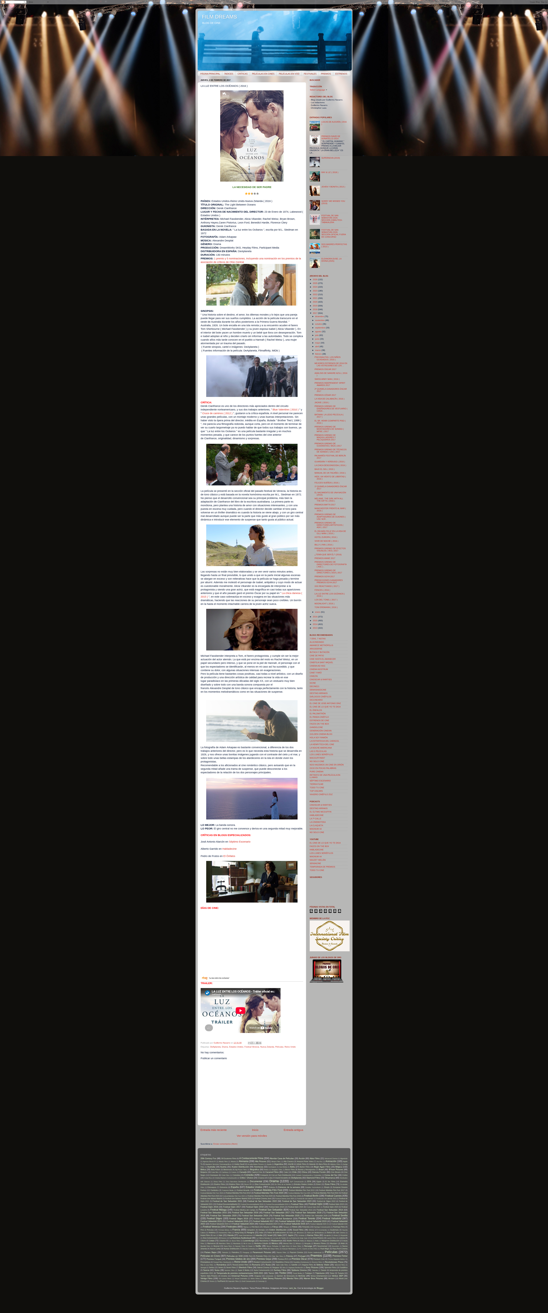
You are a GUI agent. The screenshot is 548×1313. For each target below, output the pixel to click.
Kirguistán (344, 1235)
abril (317, 346)
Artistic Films (301, 1164)
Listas (211, 1241)
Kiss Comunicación (210, 1238)
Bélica (203, 1169)
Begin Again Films (322, 1167)
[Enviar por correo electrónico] (249, 1043)
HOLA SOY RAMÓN (319, 738)
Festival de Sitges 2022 (326, 1201)
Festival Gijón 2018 (255, 1207)
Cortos (344, 1175)
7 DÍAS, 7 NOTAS (318, 639)
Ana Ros (320, 1161)
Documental (256, 1181)
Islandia (258, 1235)
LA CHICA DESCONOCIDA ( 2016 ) (330, 465)
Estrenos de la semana (289, 1187)
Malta (317, 1241)
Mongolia (307, 1243)
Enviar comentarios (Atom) (225, 1144)
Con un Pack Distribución (281, 1175)
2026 (315, 279)
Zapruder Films (233, 1281)
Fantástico (215, 1190)
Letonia (342, 1238)
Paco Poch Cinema (340, 1249)
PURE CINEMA (316, 772)
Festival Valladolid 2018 (289, 1221)
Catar (286, 1172)
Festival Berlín (311, 1195)
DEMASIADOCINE (318, 690)
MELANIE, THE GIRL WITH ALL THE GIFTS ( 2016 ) (329, 500)
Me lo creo (247, 1243)
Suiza (216, 1270)
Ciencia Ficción (319, 1172)
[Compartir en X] (254, 1043)
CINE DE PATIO (317, 656)
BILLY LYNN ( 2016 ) (324, 545)
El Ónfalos (229, 856)
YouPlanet (221, 1281)
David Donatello (281, 1178)
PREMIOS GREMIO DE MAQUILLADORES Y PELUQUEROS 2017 (325, 437)
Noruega (308, 1246)
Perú (251, 1256)
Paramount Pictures (262, 1252)
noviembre (320, 320)
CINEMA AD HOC (317, 666)
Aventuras (258, 1167)
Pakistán (225, 1252)
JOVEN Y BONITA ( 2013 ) (333, 187)
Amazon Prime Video (305, 1162)
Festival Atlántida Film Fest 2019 (238, 1193)
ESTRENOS (341, 74)
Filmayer (286, 1227)
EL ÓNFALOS (316, 710)
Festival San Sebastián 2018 (308, 1213)
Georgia (261, 1230)
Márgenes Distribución (330, 1241)
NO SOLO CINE (317, 761)
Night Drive (286, 1246)
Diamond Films (313, 1178)
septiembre (320, 328)
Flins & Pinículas (207, 1230)
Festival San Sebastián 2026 (316, 1216)
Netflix (258, 1246)
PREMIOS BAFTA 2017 (325, 505)
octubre (319, 324)
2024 (315, 287)
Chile (294, 1172)
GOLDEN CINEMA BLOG (321, 734)
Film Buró (255, 1227)
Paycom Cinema (296, 1252)
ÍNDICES (228, 74)
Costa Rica (208, 1178)
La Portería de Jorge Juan (298, 1238)
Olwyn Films (274, 1249)
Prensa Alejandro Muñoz (336, 1259)
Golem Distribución (277, 1230)
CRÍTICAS (243, 74)
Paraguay (246, 1252)
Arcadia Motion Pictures (255, 1164)
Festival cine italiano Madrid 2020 (238, 1199)
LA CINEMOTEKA (318, 822)
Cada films (215, 1172)
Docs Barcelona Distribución (236, 1181)
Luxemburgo (248, 1241)
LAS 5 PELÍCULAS (318, 751)
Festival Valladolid (331, 1218)
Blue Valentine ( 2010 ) (286, 409)
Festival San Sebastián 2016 (245, 1213)
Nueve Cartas (215, 1249)
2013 (315, 628)
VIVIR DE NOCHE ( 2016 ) (326, 541)
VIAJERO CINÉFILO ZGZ (321, 794)
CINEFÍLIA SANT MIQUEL (321, 662)
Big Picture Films (241, 1169)
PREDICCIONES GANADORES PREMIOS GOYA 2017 (329, 581)
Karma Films (313, 1235)
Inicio (255, 1129)
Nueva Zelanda (267, 1047)
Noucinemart (322, 1246)
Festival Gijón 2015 (336, 1204)
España (235, 1187)
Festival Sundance (283, 1219)
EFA (309, 1181)
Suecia (206, 1270)
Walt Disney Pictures (272, 1278)
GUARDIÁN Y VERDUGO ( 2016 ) (330, 462)
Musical (216, 1246)
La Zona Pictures (317, 1238)
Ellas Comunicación (262, 1184)
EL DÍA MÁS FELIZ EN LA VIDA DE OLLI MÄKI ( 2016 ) (330, 532)
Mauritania (236, 1243)
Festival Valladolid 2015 (211, 1221)
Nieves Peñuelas (272, 1246)
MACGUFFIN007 (317, 758)
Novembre (335, 1246)
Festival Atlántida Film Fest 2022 (326, 1193)
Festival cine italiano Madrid (211, 1199)
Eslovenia (223, 1187)
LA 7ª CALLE (315, 819)
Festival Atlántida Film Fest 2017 (332, 1190)
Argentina (278, 1164)
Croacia (261, 1178)
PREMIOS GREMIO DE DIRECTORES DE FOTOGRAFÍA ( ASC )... (330, 564)
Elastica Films (219, 1184)
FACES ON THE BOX (319, 724)
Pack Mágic (324, 1249)
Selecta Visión (322, 1265)
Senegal (203, 1267)
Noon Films (297, 1246)
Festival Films (297, 1204)
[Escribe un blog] (252, 1043)
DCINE (313, 683)
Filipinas (246, 1227)
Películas (279, 1047)
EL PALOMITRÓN (318, 714)
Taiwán (323, 1270)
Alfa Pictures (260, 1161)
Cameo (233, 1172)
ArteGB (290, 1164)
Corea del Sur (331, 1175)
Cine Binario (336, 1172)
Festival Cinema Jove (262, 1199)
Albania (233, 1161)
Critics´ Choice (246, 1178)
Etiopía (327, 1187)
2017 (315, 313)
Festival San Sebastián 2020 (223, 1216)
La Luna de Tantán (279, 1238)
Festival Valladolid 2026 (339, 1224)
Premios (316, 1255)
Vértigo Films (206, 1278)
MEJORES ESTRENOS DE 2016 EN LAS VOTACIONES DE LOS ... (331, 364)
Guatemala (334, 1230)
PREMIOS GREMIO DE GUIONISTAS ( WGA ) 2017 (328, 445)
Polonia (289, 1256)
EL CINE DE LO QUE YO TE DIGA (325, 707)
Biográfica (254, 1169)
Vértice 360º (337, 1276)
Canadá (243, 1172)
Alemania (243, 1161)
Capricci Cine (257, 1172)
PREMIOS (326, 74)
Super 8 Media (243, 1270)
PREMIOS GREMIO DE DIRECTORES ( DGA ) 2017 (328, 571)
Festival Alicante (243, 1190)
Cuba (270, 1178)
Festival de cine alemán (305, 1198)
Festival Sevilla (339, 1215)
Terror (271, 1273)
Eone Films (330, 1184)
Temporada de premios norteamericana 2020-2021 (239, 1273)
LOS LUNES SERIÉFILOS (321, 754)
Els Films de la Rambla (283, 1184)
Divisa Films (217, 1181)
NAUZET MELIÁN (318, 860)
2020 (315, 302)
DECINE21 (314, 686)
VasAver (280, 1276)
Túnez (332, 1273)
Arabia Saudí (239, 1164)
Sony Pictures (312, 1267)
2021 (315, 298)
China (304, 1172)
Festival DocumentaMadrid (227, 1204)
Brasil (321, 1169)
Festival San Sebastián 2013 (300, 1210)
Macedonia (263, 1241)
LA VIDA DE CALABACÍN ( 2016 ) (329, 399)
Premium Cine (319, 1259)
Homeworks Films (225, 1232)
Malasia (309, 1241)
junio (317, 339)
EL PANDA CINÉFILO (319, 717)
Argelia (269, 1164)
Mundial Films (205, 1246)
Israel (269, 1235)
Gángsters (251, 1230)
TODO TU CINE (317, 788)
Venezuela (290, 1276)
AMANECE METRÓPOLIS (321, 645)
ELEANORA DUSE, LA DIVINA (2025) (331, 260)
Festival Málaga (218, 1209)
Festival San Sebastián (271, 1209)
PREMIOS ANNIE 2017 (325, 558)
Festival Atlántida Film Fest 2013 (302, 1190)
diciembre (320, 316)
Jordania (301, 1235)
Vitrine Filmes (255, 1278)
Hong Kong (239, 1233)
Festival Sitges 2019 (238, 1219)
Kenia (336, 1235)
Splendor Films (330, 1268)
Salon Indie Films (282, 1265)
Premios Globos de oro (238, 1259)
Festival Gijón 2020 (295, 1207)
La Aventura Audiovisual (240, 1238)
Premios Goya (263, 1259)
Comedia (249, 1175)
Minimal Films (288, 1243)
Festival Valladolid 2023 (219, 1224)
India (261, 1233)
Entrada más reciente (214, 1129)
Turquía (341, 1273)
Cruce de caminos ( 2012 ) (217, 413)
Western (331, 1279)
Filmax (275, 1227)
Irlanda (230, 1235)
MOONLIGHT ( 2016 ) (325, 604)
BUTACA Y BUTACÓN (319, 652)
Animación (331, 1161)
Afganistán (343, 1158)
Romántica (221, 1265)
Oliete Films (262, 1249)
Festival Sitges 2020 (262, 1219)
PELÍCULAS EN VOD (289, 74)
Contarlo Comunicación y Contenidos (309, 1175)
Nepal (250, 1246)
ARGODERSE (316, 649)
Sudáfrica (343, 1268)
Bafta (292, 1167)
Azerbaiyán (272, 1167)
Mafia (302, 1241)
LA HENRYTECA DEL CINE (322, 744)
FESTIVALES (310, 74)
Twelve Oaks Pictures (209, 1276)
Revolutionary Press (334, 1262)
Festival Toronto (307, 1218)
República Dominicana (301, 1262)
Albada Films (223, 1161)
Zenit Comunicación (248, 1281)
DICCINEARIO (316, 700)
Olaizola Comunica (248, 1249)
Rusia (268, 1265)
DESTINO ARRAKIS (319, 693)
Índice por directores (296, 1232)
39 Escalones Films (228, 1159)
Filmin (294, 1227)
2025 (315, 283)
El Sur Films (330, 1182)
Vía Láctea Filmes (225, 1278)
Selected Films (340, 1265)
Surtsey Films (280, 1270)
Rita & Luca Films (207, 1265)
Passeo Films (281, 1252)
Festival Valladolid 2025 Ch (319, 1224)
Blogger (320, 1288)
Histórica (212, 1233)
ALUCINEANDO (317, 642)
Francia (236, 1229)
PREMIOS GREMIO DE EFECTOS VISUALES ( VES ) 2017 (330, 549)
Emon (318, 1184)
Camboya (225, 1172)
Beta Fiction (215, 1170)
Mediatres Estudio (261, 1243)
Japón (290, 1235)
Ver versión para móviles (252, 1135)
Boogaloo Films (277, 1169)
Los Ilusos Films (234, 1241)
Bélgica (338, 1167)
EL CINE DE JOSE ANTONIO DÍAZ (325, 703)
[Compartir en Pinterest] (260, 1043)
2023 (315, 291)
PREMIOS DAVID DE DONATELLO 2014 (330, 137)
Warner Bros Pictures (313, 1278)
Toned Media (297, 1273)
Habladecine (229, 848)
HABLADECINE (317, 815)
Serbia (211, 1268)
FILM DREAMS (219, 17)
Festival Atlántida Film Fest (268, 1190)
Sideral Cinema (263, 1268)
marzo (318, 350)
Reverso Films (317, 1262)
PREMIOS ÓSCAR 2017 (325, 369)
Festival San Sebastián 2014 (330, 1210)
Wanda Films (293, 1278)
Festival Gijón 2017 (232, 1207)
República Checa (282, 1262)
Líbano (203, 1241)
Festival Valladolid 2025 (294, 1224)
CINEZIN (314, 676)
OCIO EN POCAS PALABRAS (323, 768)
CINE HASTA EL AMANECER (323, 659)
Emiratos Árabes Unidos (303, 1184)
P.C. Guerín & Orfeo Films (308, 1249)
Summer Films (229, 1270)
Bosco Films (290, 1170)
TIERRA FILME (316, 784)
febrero (318, 354)
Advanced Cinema (331, 1158)
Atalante (312, 1164)
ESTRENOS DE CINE (319, 720)
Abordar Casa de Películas (282, 1158)
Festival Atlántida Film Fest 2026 (288, 1196)
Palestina (235, 1252)
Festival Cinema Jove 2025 (284, 1198)
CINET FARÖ (316, 673)
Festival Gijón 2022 (313, 1207)
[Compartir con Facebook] (257, 1043)
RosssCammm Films (240, 1265)
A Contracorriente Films (251, 1158)
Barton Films (305, 1167)
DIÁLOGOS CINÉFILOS (320, 697)
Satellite (294, 1265)
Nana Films (228, 1246)
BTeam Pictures (336, 1169)
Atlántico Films (335, 1164)
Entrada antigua (293, 1129)
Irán (220, 1235)
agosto (318, 331)
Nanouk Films (240, 1246)
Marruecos (211, 1243)
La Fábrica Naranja (263, 1238)
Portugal (302, 1256)
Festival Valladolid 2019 (316, 1221)
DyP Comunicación (297, 1181)
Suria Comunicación (262, 1270)
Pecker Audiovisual (314, 1252)
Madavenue (276, 1241)
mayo (318, 343)
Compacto (264, 1175)
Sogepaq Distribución (295, 1267)
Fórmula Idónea (223, 1230)
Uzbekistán (269, 1276)
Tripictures (320, 1273)
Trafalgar (308, 1273)
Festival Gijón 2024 (330, 1207)
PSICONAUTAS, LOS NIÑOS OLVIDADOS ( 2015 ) (328, 358)
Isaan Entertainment (245, 1235)
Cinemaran (213, 1175)
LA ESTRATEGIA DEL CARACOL (324, 741)
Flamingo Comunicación (322, 1227)
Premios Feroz (340, 1256)
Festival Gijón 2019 (276, 1207)
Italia (279, 1235)
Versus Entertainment (319, 1276)
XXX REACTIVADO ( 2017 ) (327, 586)
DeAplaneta (215, 1047)
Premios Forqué (213, 1259)
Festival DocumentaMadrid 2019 (277, 1204)
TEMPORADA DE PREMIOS (322, 867)
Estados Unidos (236, 1047)
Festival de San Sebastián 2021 (227, 1201)
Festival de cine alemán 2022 (326, 1198)
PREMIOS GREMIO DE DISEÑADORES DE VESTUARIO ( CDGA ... (331, 408)
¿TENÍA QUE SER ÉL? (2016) (328, 555)
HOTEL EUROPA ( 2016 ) (326, 537)
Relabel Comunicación (263, 1262)
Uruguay (257, 1276)
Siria (283, 1267)
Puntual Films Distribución (222, 1262)
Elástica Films (234, 1184)
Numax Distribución (231, 1249)
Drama (225, 1047)
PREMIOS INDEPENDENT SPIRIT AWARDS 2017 (330, 384)
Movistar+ (334, 1243)
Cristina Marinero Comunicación (226, 1178)
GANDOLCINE (316, 727)
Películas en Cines (210, 1256)
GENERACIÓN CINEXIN (321, 731)
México (275, 1243)
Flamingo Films (339, 1227)
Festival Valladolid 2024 (243, 1224)
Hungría (250, 1232)
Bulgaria (204, 1172)
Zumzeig (261, 1281)
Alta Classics (289, 1162)
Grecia (311, 1230)
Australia (211, 1167)
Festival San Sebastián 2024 (255, 1216)
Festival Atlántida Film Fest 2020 (268, 1193)
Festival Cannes (333, 1195)
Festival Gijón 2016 (209, 1207)
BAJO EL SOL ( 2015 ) (325, 469)
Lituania (222, 1241)
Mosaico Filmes (320, 1243)
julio (317, 335)
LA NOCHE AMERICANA (321, 748)
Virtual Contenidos (241, 1278)
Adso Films (315, 1158)
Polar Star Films (277, 1256)
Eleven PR (248, 1184)
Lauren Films (331, 1238)
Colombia (236, 1175)
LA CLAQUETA (316, 825)
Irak (214, 1235)
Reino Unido (290, 1047)
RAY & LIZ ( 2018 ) (329, 172)
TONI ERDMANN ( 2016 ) (326, 607)
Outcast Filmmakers (289, 1249)
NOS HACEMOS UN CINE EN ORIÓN (327, 765)
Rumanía (256, 1265)
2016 (315, 617)
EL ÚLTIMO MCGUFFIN (320, 812)
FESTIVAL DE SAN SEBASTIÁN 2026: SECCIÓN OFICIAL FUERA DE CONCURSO (333, 233)
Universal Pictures (239, 1276)
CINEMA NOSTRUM (319, 669)
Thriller (282, 1273)
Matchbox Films (224, 1243)
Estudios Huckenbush (313, 1187)
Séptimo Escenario (239, 841)
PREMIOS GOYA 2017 (325, 576)
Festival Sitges (214, 1218)
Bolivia (266, 1169)
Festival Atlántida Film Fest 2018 (212, 1193)
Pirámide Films (262, 1256)
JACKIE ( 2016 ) (322, 402)
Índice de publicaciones (276, 1233)
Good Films (298, 1230)
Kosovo (223, 1238)
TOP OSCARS (316, 791)
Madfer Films (292, 1241)
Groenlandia (322, 1230)
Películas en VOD (235, 1256)
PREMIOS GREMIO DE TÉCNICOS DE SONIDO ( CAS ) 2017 (330, 450)
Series (220, 1268)
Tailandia (315, 1270)
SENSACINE (315, 863)
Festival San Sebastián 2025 (286, 1216)
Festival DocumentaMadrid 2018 (252, 1204)
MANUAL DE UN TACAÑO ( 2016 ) (330, 473)
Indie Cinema (340, 1232)
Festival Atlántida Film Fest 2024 (233, 1196)
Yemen (212, 1281)
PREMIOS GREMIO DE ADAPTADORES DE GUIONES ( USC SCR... (330, 516)
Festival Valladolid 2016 (237, 1221)
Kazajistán (327, 1235)
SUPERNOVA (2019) (330, 158)
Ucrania (224, 1276)
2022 (315, 294)
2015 (315, 621)
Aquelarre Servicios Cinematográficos (218, 1164)
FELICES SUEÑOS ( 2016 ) (327, 483)
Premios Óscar (299, 1259)
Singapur (275, 1268)
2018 (315, 309)
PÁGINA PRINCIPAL (210, 74)
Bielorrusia (227, 1170)
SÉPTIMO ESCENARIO (320, 781)
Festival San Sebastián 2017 (276, 1213)
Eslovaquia (211, 1187)
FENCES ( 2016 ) (322, 590)
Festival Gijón (316, 1204)
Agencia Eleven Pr (209, 1161)
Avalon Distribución (240, 1167)
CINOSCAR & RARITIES (321, 680)
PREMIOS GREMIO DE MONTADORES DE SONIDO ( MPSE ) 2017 (329, 429)
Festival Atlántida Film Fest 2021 (299, 1193)
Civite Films (225, 1175)
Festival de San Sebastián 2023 (297, 1201)
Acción (302, 1158)
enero (318, 612)
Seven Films (231, 1268)
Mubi (343, 1243)
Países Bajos (210, 1252)
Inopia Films (205, 1235)
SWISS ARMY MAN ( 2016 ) (327, 379)
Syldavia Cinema (299, 1270)
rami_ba (292, 1288)
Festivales (231, 1226)
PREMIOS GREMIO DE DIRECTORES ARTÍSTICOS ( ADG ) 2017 (329, 525)
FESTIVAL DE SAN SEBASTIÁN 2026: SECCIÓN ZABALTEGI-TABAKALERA (331, 219)
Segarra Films (307, 1265)
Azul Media (283, 1167)
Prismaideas (205, 1262)
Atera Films (323, 1164)
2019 (315, 306)
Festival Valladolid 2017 (263, 1221)
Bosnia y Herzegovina (307, 1170)
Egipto (319, 1182)
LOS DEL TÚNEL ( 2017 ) (326, 600)
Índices (330, 1233)
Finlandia (306, 1227)
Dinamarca (330, 1178)
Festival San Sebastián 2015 (214, 1213)
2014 (315, 624)
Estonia (272, 1187)
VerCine (301, 1276)
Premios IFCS (283, 1259)
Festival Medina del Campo (244, 1210)
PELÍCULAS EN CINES (263, 74)
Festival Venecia (251, 1047)
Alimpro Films (276, 1161)
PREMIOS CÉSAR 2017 (325, 395)
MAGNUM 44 (316, 829)
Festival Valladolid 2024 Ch (269, 1224)
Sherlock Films (245, 1267)
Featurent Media (227, 1190)
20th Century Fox (208, 1158)
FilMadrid (266, 1227)
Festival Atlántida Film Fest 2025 (260, 1196)
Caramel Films (272, 1172)
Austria (223, 1167)
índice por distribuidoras (315, 1232)
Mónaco (298, 1243)
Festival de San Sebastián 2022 (262, 1201)
